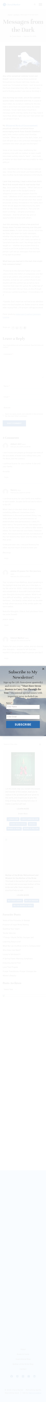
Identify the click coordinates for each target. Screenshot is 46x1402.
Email (9, 713)
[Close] (43, 669)
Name (9, 703)
